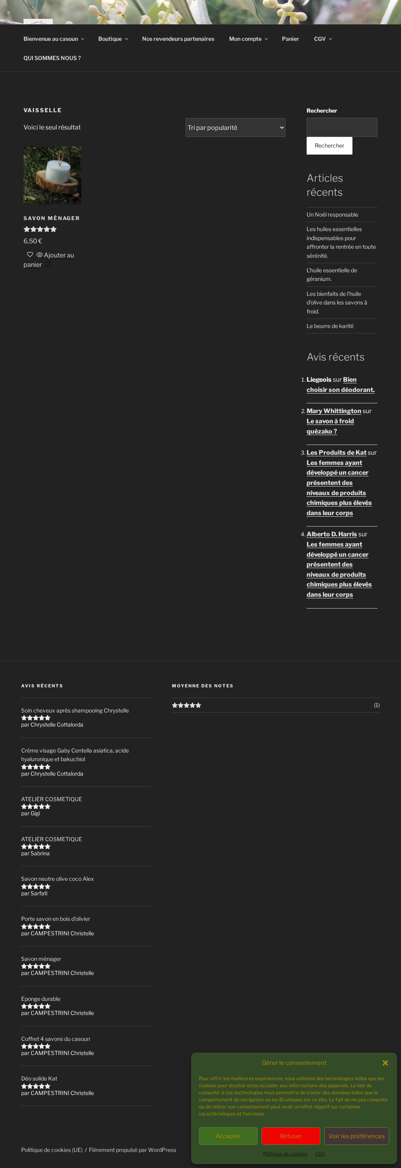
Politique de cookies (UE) (52, 1149)
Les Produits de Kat (337, 452)
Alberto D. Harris (332, 534)
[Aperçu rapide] (39, 255)
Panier (290, 38)
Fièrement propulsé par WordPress (132, 1149)
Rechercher (322, 110)
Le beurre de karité (330, 326)
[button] (385, 1063)
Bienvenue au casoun (50, 38)
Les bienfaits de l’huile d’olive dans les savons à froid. (337, 302)
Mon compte (245, 38)
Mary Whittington (334, 411)
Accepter (228, 1136)
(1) (377, 705)
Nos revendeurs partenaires (178, 38)
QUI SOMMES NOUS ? (52, 58)
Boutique (110, 38)
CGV (320, 1154)
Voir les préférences (357, 1136)
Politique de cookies (285, 1154)
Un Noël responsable (332, 214)
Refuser (291, 1136)
